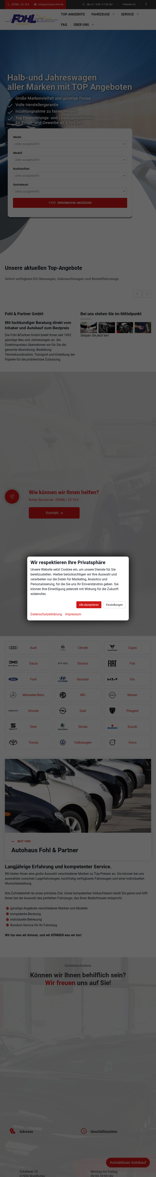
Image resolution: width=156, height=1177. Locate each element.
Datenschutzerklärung (46, 614)
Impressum (73, 614)
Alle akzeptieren (89, 604)
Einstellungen (114, 604)
